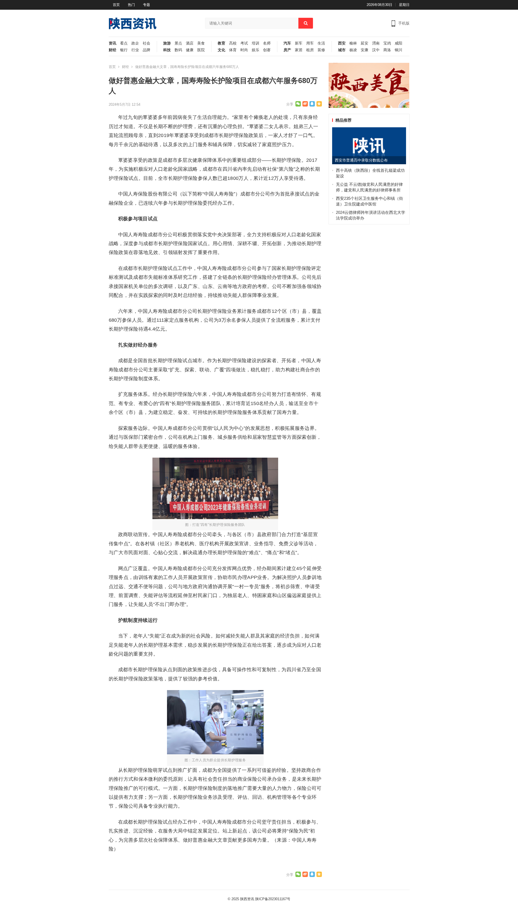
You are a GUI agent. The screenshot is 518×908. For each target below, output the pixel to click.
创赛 (267, 50)
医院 (201, 50)
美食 (201, 43)
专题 (146, 5)
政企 (135, 43)
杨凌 (353, 50)
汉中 (376, 50)
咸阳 (398, 43)
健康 (189, 50)
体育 (233, 50)
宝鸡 (387, 43)
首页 (116, 5)
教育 (221, 43)
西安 (342, 43)
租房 (310, 50)
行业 (135, 50)
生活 (321, 43)
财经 (112, 50)
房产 (287, 50)
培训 (255, 43)
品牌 (146, 50)
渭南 (376, 43)
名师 (267, 43)
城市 (342, 50)
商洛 (387, 50)
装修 (321, 50)
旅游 (167, 43)
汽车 (287, 43)
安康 (364, 50)
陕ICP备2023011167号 (272, 899)
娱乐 (255, 50)
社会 (146, 43)
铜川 (398, 50)
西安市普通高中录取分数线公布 (361, 160)
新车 (298, 43)
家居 (298, 50)
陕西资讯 (247, 899)
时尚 (244, 50)
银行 (124, 50)
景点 (178, 43)
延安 (364, 43)
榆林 (353, 43)
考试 (244, 43)
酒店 (189, 43)
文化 (221, 50)
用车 (310, 43)
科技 (167, 50)
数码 (178, 50)
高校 (233, 43)
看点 (124, 43)
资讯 (112, 43)
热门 (131, 5)
